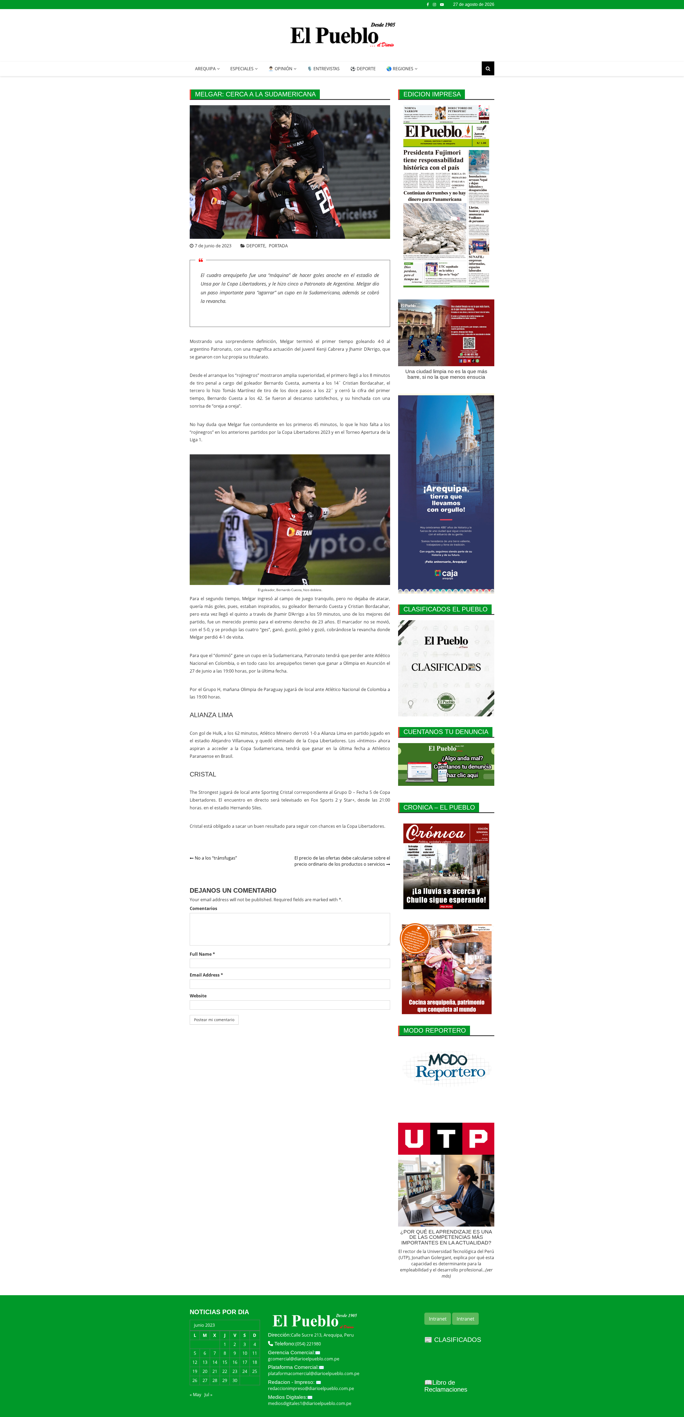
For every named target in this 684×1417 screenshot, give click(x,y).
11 (254, 1353)
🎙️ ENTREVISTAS (323, 69)
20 (205, 1371)
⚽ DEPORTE (363, 69)
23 (234, 1371)
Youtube (442, 4)
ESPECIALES (242, 69)
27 (205, 1380)
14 (214, 1362)
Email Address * (206, 975)
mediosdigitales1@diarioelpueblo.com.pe (309, 1403)
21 (214, 1371)
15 (224, 1362)
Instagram (434, 4)
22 (224, 1371)
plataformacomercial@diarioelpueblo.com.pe (313, 1373)
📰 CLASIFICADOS (452, 1339)
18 (254, 1362)
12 (194, 1362)
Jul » (208, 1395)
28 (214, 1380)
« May (195, 1395)
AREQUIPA (205, 69)
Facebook (428, 4)
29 (224, 1380)
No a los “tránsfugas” (216, 858)
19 (194, 1371)
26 (194, 1380)
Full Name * (202, 954)
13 (205, 1362)
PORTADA (278, 246)
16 (234, 1362)
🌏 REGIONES (399, 69)
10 (244, 1353)
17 (244, 1362)
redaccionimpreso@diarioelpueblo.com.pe (311, 1388)
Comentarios (203, 908)
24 (244, 1371)
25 (254, 1371)
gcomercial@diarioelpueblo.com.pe (303, 1359)
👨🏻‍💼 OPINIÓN (280, 69)
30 (234, 1380)
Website (198, 996)
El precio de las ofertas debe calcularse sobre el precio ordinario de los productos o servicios (342, 861)
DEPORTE (255, 246)
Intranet (437, 1318)
